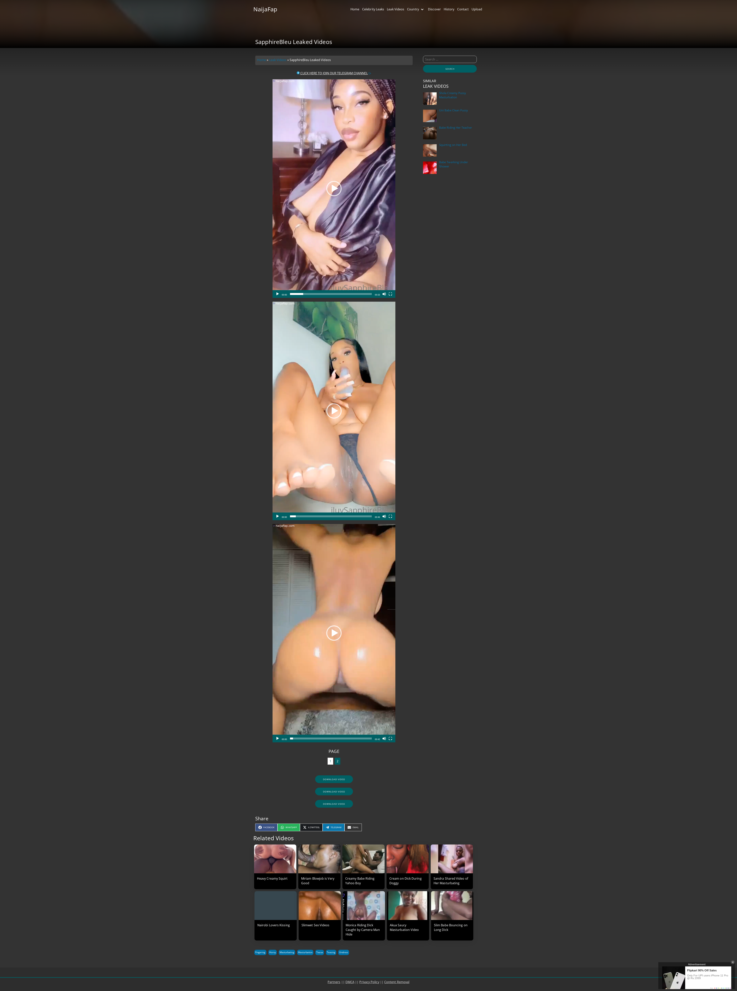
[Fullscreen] (390, 294)
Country (413, 9)
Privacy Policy (369, 982)
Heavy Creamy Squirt (272, 878)
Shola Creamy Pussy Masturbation (452, 95)
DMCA (349, 982)
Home (261, 60)
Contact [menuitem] (463, 9)
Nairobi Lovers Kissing (273, 925)
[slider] (331, 294)
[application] (334, 188)
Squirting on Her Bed (453, 145)
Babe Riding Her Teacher (455, 127)
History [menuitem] (449, 9)
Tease (319, 952)
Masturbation (305, 952)
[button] (334, 188)
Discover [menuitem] (434, 9)
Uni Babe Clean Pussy (453, 110)
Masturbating (287, 952)
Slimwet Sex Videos (315, 925)
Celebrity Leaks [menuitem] (373, 9)
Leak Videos (278, 60)
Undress (343, 952)
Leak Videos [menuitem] (395, 9)
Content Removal (396, 982)
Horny (272, 952)
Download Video (334, 779)
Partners (334, 982)
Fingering (260, 952)
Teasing (331, 952)
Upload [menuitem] (477, 9)
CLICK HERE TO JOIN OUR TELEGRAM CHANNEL (334, 73)
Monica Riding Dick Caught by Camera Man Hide (363, 929)
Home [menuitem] (354, 9)
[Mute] (384, 294)
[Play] (277, 294)
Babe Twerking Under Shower (453, 164)
